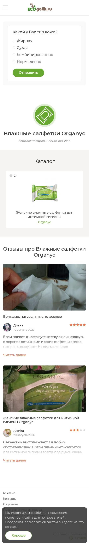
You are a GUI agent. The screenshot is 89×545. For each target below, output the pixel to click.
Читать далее (14, 355)
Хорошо (18, 535)
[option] (44, 199)
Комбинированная (35, 54)
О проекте (10, 504)
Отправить (28, 73)
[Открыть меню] (5, 7)
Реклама (9, 493)
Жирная (24, 41)
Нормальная (29, 61)
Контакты (9, 499)
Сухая (22, 47)
